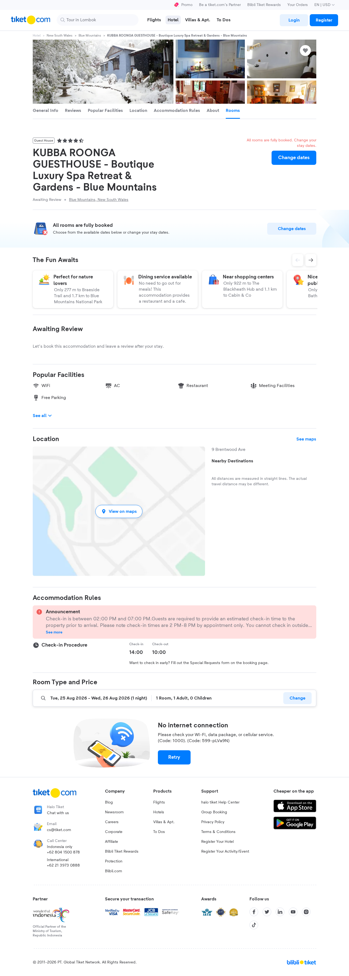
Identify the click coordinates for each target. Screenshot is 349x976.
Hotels (158, 812)
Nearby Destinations (232, 461)
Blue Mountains (90, 35)
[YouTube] (293, 911)
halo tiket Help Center (220, 802)
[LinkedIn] (280, 911)
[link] (294, 20)
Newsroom (114, 812)
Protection (113, 861)
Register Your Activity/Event (225, 851)
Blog (109, 802)
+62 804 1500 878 (63, 852)
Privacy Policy (212, 822)
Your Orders (297, 4)
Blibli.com (113, 871)
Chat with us (58, 813)
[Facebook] (253, 911)
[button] (119, 511)
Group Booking (214, 812)
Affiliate (111, 841)
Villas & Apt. (163, 822)
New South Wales (60, 35)
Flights (159, 802)
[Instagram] (306, 911)
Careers (112, 822)
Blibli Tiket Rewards (264, 4)
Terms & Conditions (218, 831)
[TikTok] (253, 925)
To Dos (159, 831)
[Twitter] (267, 911)
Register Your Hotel (217, 841)
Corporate (113, 831)
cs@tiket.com (59, 830)
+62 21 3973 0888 (63, 865)
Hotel (37, 35)
